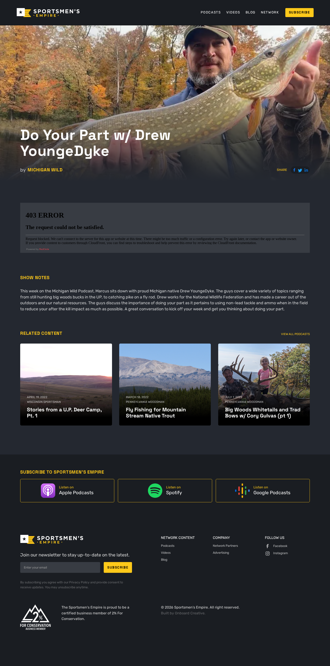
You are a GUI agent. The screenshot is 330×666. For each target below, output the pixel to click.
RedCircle (44, 249)
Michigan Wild (45, 170)
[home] (48, 12)
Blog (250, 12)
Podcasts (211, 12)
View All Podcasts (295, 334)
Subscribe (299, 12)
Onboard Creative (190, 613)
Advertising (221, 553)
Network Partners (225, 546)
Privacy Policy (79, 582)
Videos (233, 12)
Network (270, 12)
